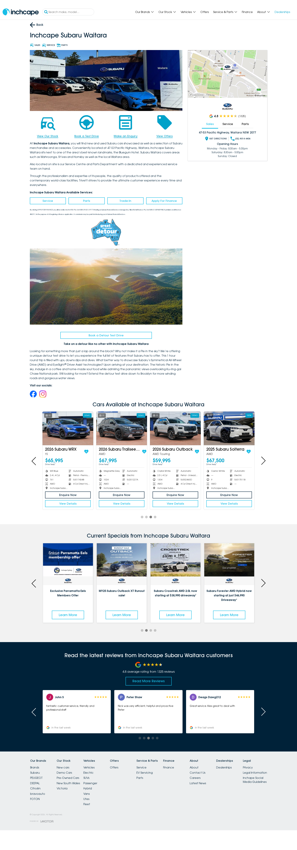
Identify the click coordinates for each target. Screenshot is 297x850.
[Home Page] (21, 12)
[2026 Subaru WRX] (67, 428)
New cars (63, 767)
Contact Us (197, 772)
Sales (210, 124)
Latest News (198, 783)
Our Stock (165, 12)
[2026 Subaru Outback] (175, 428)
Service (47, 201)
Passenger (90, 783)
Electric (88, 772)
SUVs (86, 778)
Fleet (86, 804)
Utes (86, 799)
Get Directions (218, 138)
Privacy (248, 767)
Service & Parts (223, 12)
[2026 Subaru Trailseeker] (121, 428)
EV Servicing (144, 772)
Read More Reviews (148, 681)
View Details (68, 503)
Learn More (68, 615)
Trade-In (125, 201)
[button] (220, 711)
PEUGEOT (36, 778)
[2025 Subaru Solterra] (229, 428)
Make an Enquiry (125, 136)
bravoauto (37, 793)
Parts (86, 201)
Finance (247, 12)
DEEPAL (35, 783)
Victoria (62, 788)
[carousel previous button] (34, 461)
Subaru (35, 772)
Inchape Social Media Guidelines (254, 779)
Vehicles (186, 12)
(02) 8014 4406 (242, 138)
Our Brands (142, 12)
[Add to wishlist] (86, 451)
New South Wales (68, 783)
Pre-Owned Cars (68, 778)
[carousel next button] (263, 461)
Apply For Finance (164, 201)
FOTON (35, 799)
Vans (86, 793)
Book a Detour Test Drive (106, 335)
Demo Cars (64, 772)
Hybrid (87, 788)
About (261, 12)
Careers (195, 778)
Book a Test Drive (86, 136)
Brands (34, 767)
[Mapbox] (197, 95)
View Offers (164, 136)
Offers (204, 12)
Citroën (35, 788)
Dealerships (282, 12)
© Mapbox (260, 95)
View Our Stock (47, 136)
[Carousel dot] (142, 517)
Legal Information (255, 772)
